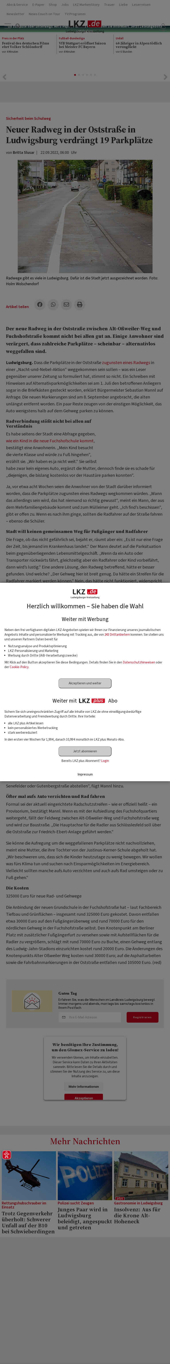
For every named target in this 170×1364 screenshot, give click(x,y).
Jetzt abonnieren (85, 751)
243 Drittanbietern (117, 634)
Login (105, 761)
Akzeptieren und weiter (85, 683)
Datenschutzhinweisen (139, 662)
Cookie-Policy (19, 667)
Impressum (85, 774)
